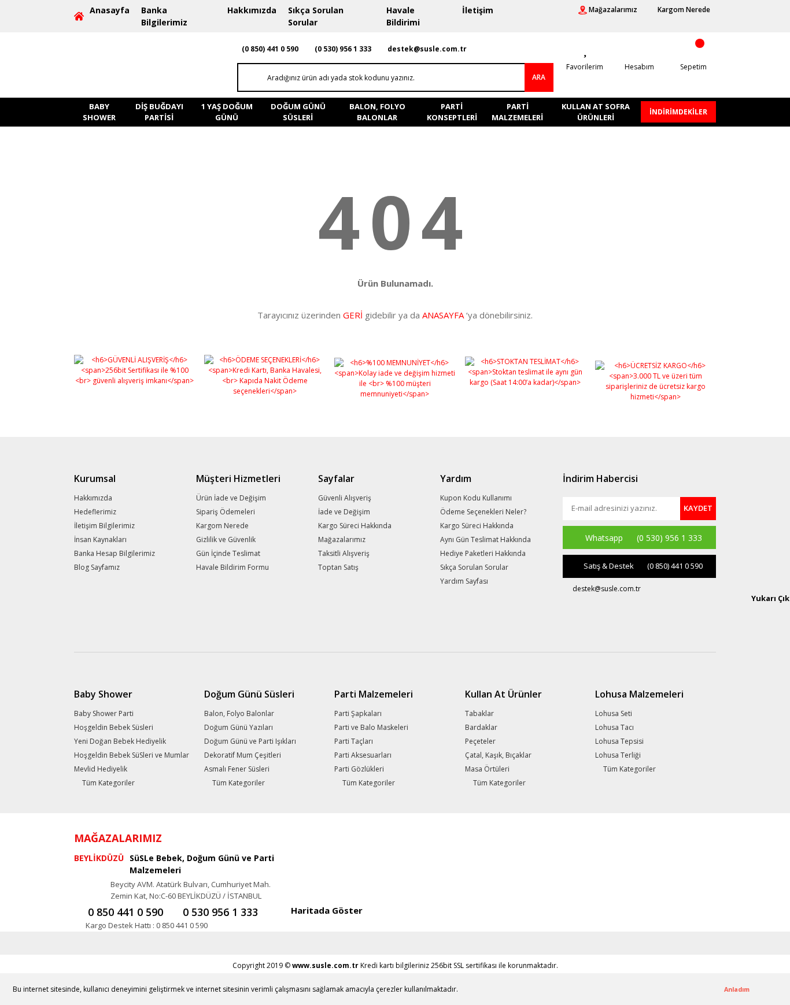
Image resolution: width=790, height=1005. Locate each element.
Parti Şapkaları (358, 713)
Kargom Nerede (222, 526)
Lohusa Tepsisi (619, 741)
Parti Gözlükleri (359, 769)
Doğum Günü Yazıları (238, 727)
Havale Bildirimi (403, 16)
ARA (538, 77)
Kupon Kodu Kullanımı (476, 498)
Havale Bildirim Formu (232, 567)
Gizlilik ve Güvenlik (226, 539)
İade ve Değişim (344, 512)
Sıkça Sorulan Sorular (316, 16)
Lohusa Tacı (614, 727)
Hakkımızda (251, 10)
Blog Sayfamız (97, 567)
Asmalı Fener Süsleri (237, 769)
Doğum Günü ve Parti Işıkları (250, 741)
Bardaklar (481, 727)
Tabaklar (479, 713)
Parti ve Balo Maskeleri (371, 727)
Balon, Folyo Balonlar (239, 713)
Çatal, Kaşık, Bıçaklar (498, 755)
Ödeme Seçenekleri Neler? (483, 512)
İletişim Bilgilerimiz (104, 526)
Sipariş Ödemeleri (225, 512)
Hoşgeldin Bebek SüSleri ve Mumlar (131, 755)
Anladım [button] (737, 989)
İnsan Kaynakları (100, 539)
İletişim (477, 10)
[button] (461, 990)
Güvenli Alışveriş (344, 498)
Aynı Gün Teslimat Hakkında (485, 539)
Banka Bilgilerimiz (164, 16)
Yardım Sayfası (464, 581)
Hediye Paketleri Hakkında (483, 553)
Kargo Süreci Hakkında (355, 526)
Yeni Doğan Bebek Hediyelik (120, 741)
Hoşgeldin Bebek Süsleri (113, 727)
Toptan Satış (338, 567)
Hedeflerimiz (95, 512)
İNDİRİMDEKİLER (678, 112)
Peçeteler (480, 741)
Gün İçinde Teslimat (228, 553)
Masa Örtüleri (487, 769)
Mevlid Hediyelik (100, 769)
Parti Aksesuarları (363, 755)
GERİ (353, 315)
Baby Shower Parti (104, 713)
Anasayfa (110, 10)
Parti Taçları (353, 741)
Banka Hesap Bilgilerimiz (114, 553)
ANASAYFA (443, 315)
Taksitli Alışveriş (344, 553)
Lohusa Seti (613, 713)
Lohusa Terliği (618, 755)
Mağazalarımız (342, 539)
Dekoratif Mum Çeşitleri (242, 755)
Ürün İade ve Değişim (231, 498)
